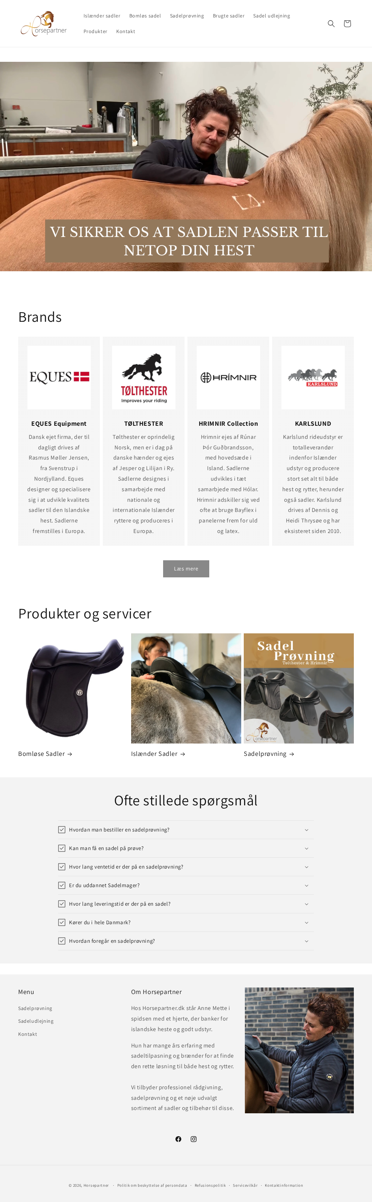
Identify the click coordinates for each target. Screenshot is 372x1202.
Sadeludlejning (35, 1021)
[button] (331, 24)
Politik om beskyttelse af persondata (152, 1185)
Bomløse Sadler (41, 753)
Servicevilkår (245, 1185)
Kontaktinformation (284, 1185)
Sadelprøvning (265, 753)
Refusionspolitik (210, 1185)
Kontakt (27, 1034)
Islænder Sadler (154, 753)
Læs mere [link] (186, 568)
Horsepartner (96, 1185)
